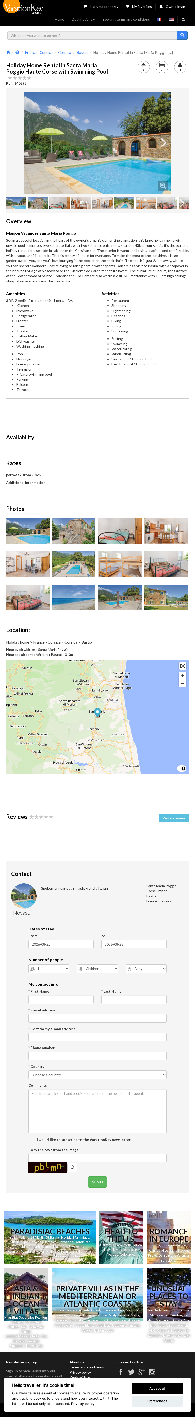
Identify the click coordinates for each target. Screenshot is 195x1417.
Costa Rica (181, 1320)
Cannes (154, 1250)
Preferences (157, 1401)
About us (77, 1362)
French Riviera (67, 1310)
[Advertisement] (98, 414)
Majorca (132, 1310)
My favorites (142, 6)
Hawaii (109, 1249)
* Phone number (41, 1047)
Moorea (60, 1256)
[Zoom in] (182, 676)
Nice (164, 1250)
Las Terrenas (82, 1251)
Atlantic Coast (89, 1310)
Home (59, 19)
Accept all (157, 1388)
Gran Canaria (117, 1320)
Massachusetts (127, 1249)
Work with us (80, 1377)
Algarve (134, 1320)
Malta (135, 1315)
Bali (12, 1237)
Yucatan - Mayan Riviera (39, 1251)
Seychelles (76, 1247)
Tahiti (48, 1256)
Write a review (174, 818)
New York (123, 1245)
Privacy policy (80, 1372)
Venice (181, 1245)
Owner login (175, 6)
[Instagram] (152, 1374)
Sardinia (102, 1315)
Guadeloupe (19, 1242)
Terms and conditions (87, 1367)
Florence (168, 1245)
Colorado (127, 1254)
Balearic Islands (40, 1247)
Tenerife (61, 1320)
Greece (60, 1315)
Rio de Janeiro (158, 1310)
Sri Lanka (64, 1251)
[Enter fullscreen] (182, 666)
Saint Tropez (178, 1250)
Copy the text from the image (53, 1150)
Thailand (23, 1237)
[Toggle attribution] (183, 768)
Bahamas (36, 1242)
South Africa (180, 1310)
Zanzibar (175, 1315)
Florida (66, 1237)
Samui (36, 1322)
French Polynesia (30, 1256)
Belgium (169, 1255)
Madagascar (159, 1315)
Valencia (183, 1255)
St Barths (53, 1237)
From (32, 936)
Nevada (112, 1254)
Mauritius (60, 1247)
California (107, 1245)
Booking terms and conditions (126, 19)
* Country (36, 1066)
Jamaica (50, 1242)
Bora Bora (74, 1256)
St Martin (38, 1237)
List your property (104, 6)
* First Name (38, 991)
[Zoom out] (182, 683)
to (103, 936)
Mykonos (75, 1315)
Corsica (88, 1315)
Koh (29, 1322)
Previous (32, 143)
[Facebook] (120, 1374)
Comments (37, 1085)
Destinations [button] (82, 19)
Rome (156, 1245)
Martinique (81, 1237)
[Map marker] (97, 713)
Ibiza (120, 1310)
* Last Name (111, 991)
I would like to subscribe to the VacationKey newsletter (83, 1139)
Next (163, 143)
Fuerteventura (95, 1320)
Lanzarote (75, 1320)
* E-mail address (42, 1010)
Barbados (66, 1242)
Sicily (112, 1315)
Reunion (14, 1251)
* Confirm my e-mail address (51, 1029)
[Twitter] (131, 1374)
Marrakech (164, 1320)
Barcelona (168, 1260)
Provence (155, 1255)
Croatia (123, 1315)
